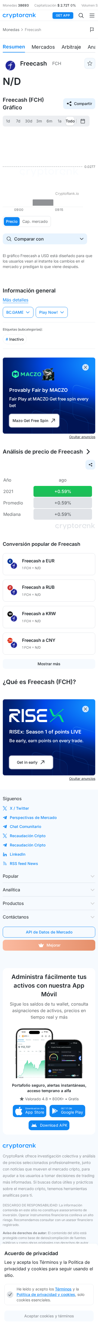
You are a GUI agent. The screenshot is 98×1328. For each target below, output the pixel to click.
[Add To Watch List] (89, 63)
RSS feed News (24, 863)
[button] (30, 1111)
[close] (85, 367)
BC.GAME (14, 312)
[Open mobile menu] (92, 15)
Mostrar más (49, 663)
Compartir (83, 103)
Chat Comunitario (25, 826)
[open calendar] (83, 121)
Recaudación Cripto (27, 835)
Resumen (14, 47)
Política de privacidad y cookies (46, 1294)
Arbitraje (71, 47)
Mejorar (53, 945)
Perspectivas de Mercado (33, 817)
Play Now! (48, 312)
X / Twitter (19, 808)
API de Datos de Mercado (49, 932)
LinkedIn (17, 854)
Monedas (11, 29)
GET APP (63, 15)
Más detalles (15, 300)
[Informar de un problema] (92, 29)
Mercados (43, 47)
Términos (63, 1289)
